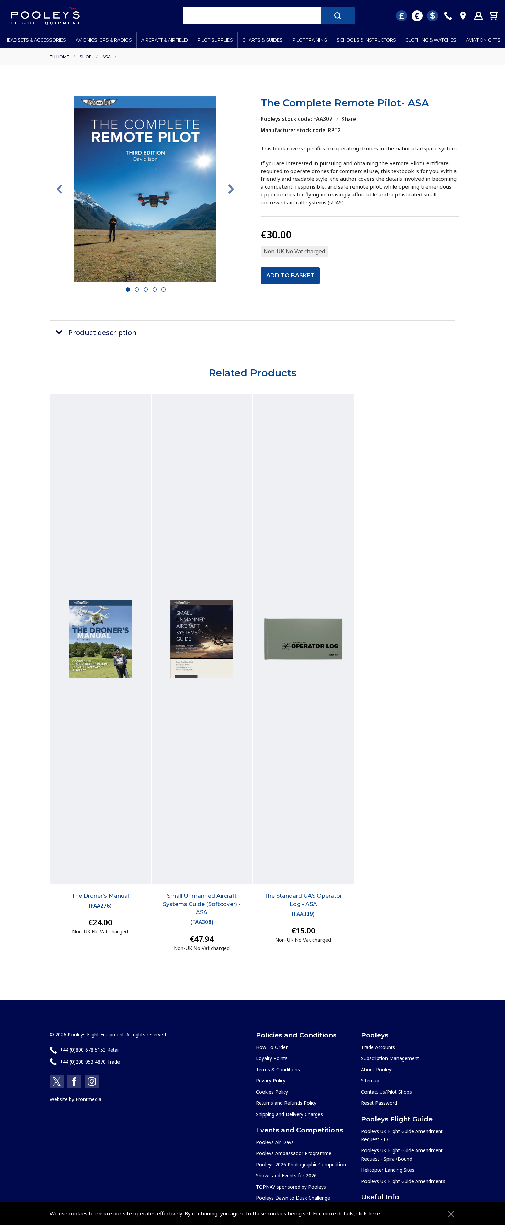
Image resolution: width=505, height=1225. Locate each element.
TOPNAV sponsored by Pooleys (291, 1186)
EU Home (59, 57)
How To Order (272, 1047)
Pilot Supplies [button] (215, 40)
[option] (145, 189)
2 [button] (137, 290)
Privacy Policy (270, 1080)
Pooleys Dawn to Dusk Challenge (293, 1197)
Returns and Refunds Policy (286, 1103)
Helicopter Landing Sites (387, 1170)
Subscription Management (390, 1058)
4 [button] (155, 290)
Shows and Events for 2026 (286, 1175)
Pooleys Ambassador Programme (294, 1153)
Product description (102, 332)
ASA (106, 57)
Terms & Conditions (278, 1069)
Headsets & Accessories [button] (35, 40)
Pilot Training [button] (309, 40)
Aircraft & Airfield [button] (164, 40)
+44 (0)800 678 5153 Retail (90, 1049)
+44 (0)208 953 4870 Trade (90, 1061)
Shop (86, 57)
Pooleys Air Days (275, 1142)
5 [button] (163, 290)
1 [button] (128, 290)
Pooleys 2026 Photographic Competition (301, 1164)
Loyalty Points (272, 1058)
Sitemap (370, 1080)
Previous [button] (59, 189)
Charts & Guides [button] (262, 40)
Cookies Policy (272, 1092)
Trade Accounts (378, 1047)
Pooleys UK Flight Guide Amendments (403, 1181)
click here (368, 1213)
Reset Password (379, 1103)
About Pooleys (377, 1069)
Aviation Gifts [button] (483, 40)
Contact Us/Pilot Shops (386, 1092)
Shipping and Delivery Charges (289, 1114)
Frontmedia (88, 1099)
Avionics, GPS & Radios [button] (104, 40)
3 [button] (146, 290)
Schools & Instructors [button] (366, 40)
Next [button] (231, 189)
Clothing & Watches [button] (430, 40)
